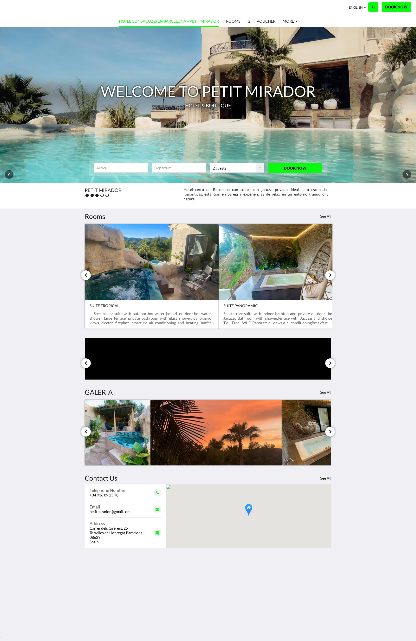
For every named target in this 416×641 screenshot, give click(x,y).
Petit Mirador (26, 7)
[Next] (330, 275)
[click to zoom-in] (117, 432)
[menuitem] (169, 21)
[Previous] (86, 275)
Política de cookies (184, 592)
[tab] (187, 571)
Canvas (325, 616)
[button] (248, 510)
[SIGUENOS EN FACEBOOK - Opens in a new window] (313, 582)
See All (325, 216)
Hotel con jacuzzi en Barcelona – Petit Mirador (185, 583)
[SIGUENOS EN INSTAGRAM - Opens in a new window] (326, 582)
